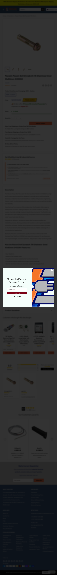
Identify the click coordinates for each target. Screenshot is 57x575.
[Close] (52, 270)
